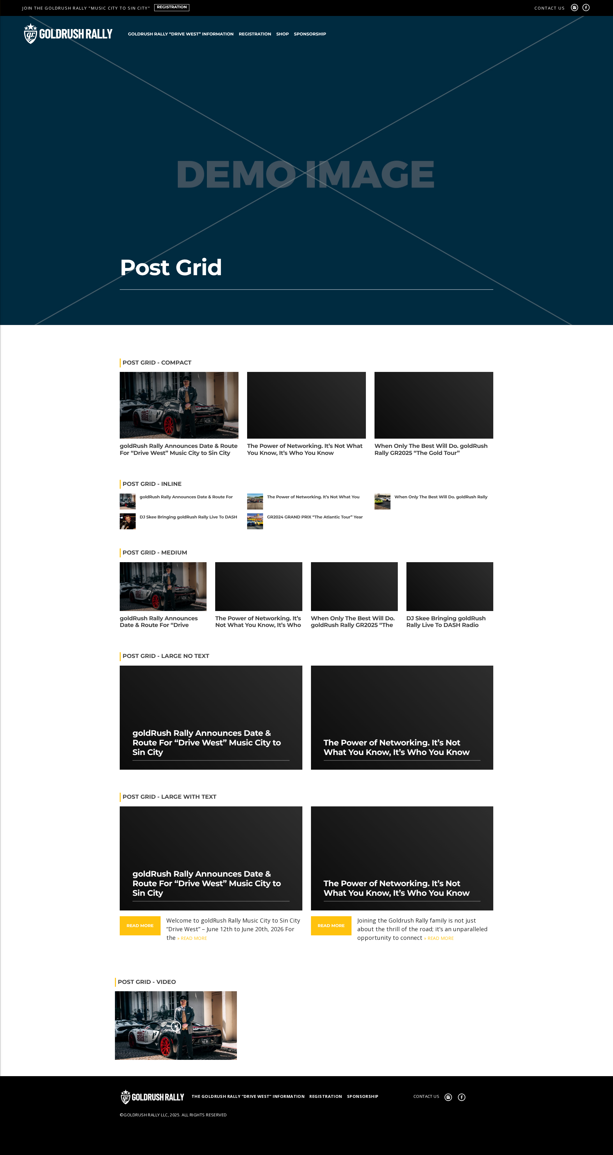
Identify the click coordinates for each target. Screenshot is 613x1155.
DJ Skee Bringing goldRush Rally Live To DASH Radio (446, 622)
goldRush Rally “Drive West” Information (181, 34)
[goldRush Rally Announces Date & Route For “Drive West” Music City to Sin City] (176, 1025)
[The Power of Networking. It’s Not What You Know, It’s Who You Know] (306, 1025)
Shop (282, 34)
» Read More (192, 938)
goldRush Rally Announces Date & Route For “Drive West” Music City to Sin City (179, 449)
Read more (140, 925)
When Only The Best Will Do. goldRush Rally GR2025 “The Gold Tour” (431, 449)
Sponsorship (310, 34)
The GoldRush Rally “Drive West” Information (248, 1096)
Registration (172, 7)
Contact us (549, 8)
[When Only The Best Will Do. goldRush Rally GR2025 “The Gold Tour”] (437, 1025)
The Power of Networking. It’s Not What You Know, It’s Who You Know (305, 449)
